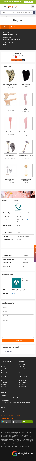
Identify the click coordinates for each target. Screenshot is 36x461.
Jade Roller (29, 220)
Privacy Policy (4, 366)
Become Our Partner (23, 368)
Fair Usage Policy (22, 386)
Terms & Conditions (23, 382)
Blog (20, 372)
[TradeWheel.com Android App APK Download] (27, 421)
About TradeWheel (23, 364)
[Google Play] (6, 421)
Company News (22, 370)
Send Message (18, 340)
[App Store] (17, 421)
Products (13, 26)
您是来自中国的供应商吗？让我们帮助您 (10, 415)
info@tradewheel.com (6, 411)
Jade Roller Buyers (8, 351)
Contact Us (31, 26)
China (19, 57)
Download (20, 243)
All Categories (4, 382)
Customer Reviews (23, 366)
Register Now (28, 1)
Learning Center (4, 368)
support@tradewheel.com (6, 413)
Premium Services (23, 380)
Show (13, 293)
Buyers (2, 380)
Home (5, 26)
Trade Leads (3, 384)
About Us (22, 26)
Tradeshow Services (5, 372)
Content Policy (22, 384)
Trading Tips (3, 386)
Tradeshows (3, 370)
